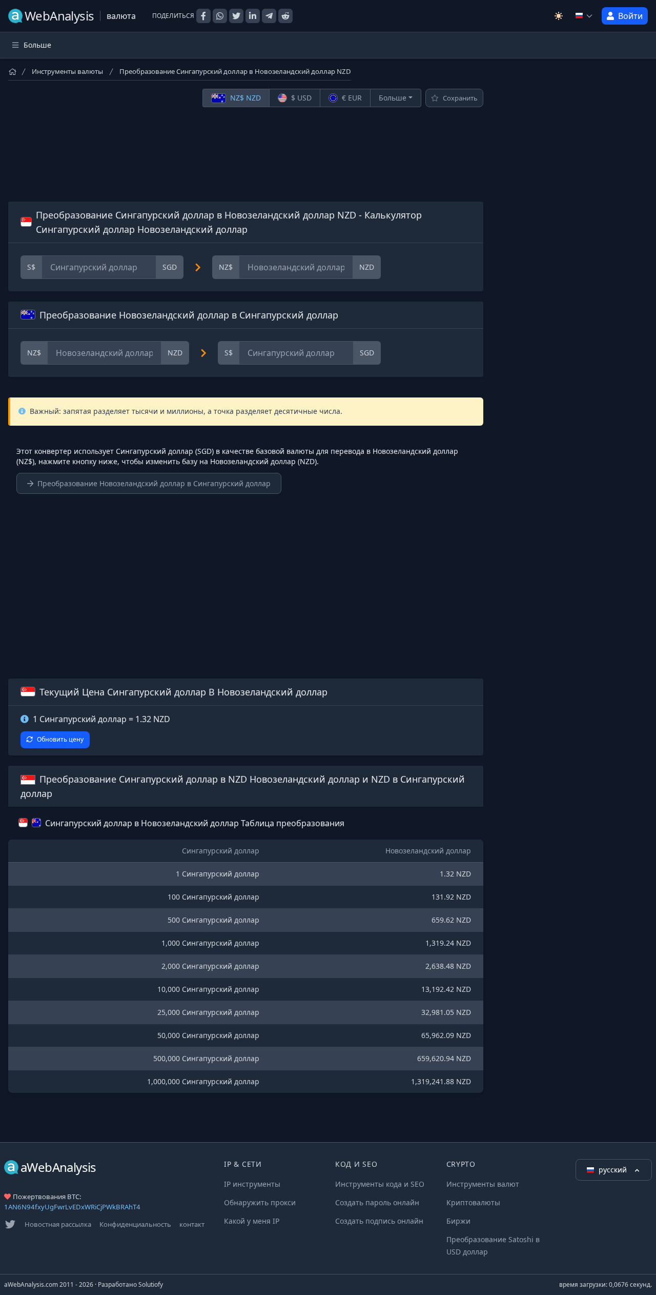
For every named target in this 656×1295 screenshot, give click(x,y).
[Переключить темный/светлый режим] (558, 16)
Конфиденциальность (135, 1224)
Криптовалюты (473, 1202)
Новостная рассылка (58, 1224)
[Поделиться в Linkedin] (252, 16)
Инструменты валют (482, 1184)
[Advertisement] (245, 154)
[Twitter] (10, 1224)
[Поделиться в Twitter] (236, 16)
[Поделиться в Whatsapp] (220, 16)
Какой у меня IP (251, 1221)
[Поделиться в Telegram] (269, 16)
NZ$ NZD (244, 98)
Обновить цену (60, 739)
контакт (191, 1224)
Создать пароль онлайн (377, 1202)
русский (614, 1169)
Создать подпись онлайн (379, 1221)
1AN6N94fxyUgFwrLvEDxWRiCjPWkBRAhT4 (72, 1206)
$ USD (300, 98)
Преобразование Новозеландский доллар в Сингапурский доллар (154, 483)
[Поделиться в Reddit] (285, 16)
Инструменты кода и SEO (379, 1184)
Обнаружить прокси (260, 1202)
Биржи (458, 1221)
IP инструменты (252, 1184)
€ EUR (351, 98)
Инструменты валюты (67, 71)
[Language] (584, 16)
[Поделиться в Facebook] (203, 16)
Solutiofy (150, 1284)
